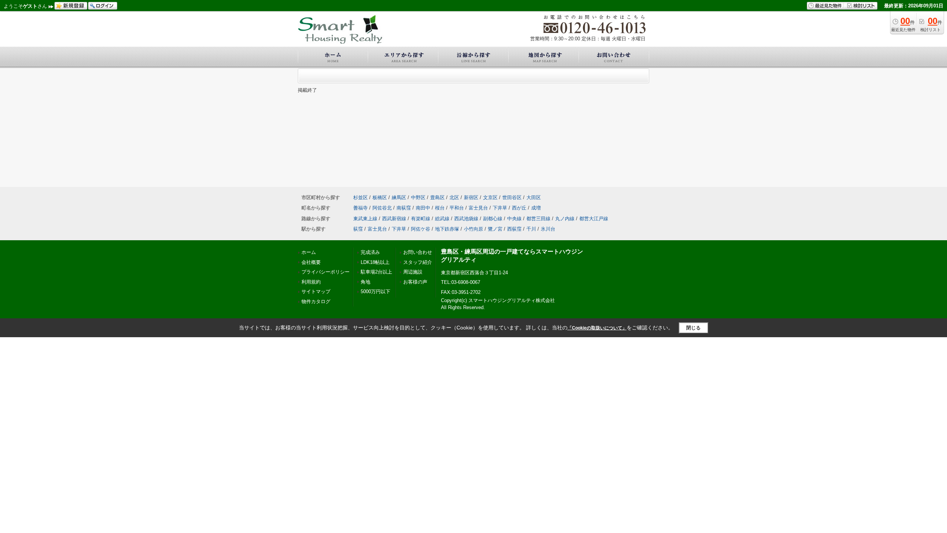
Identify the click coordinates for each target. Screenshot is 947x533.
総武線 (442, 218)
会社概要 (311, 262)
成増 (536, 208)
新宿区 (471, 197)
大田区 (533, 197)
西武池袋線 (466, 218)
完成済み (370, 252)
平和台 (456, 208)
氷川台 (548, 229)
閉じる (693, 328)
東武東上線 (365, 218)
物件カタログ (315, 301)
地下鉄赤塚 (447, 229)
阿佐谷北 (382, 208)
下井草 (500, 208)
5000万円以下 (375, 291)
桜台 (440, 208)
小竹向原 (473, 229)
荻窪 (358, 229)
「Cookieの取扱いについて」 (597, 328)
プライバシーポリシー (325, 272)
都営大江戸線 (593, 218)
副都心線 (492, 218)
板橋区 (380, 197)
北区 (454, 197)
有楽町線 (420, 218)
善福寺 (360, 208)
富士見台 (478, 208)
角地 (365, 282)
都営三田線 (538, 218)
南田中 (423, 208)
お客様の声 (415, 282)
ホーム (308, 252)
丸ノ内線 (564, 218)
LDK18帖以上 (375, 262)
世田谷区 (512, 197)
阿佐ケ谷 (420, 229)
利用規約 (311, 282)
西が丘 (519, 208)
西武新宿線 (394, 218)
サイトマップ (315, 291)
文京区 (490, 197)
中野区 (418, 197)
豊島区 (437, 197)
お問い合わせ (417, 252)
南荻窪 (404, 208)
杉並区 (360, 197)
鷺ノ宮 (495, 229)
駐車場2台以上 (376, 272)
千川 (531, 229)
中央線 (514, 218)
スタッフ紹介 (417, 262)
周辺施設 (412, 272)
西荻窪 (514, 229)
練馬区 (399, 197)
